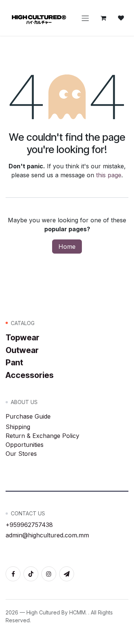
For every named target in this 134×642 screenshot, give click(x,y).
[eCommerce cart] (103, 17)
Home (67, 246)
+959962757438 (29, 524)
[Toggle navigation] (85, 18)
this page (108, 175)
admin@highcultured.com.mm (47, 535)
